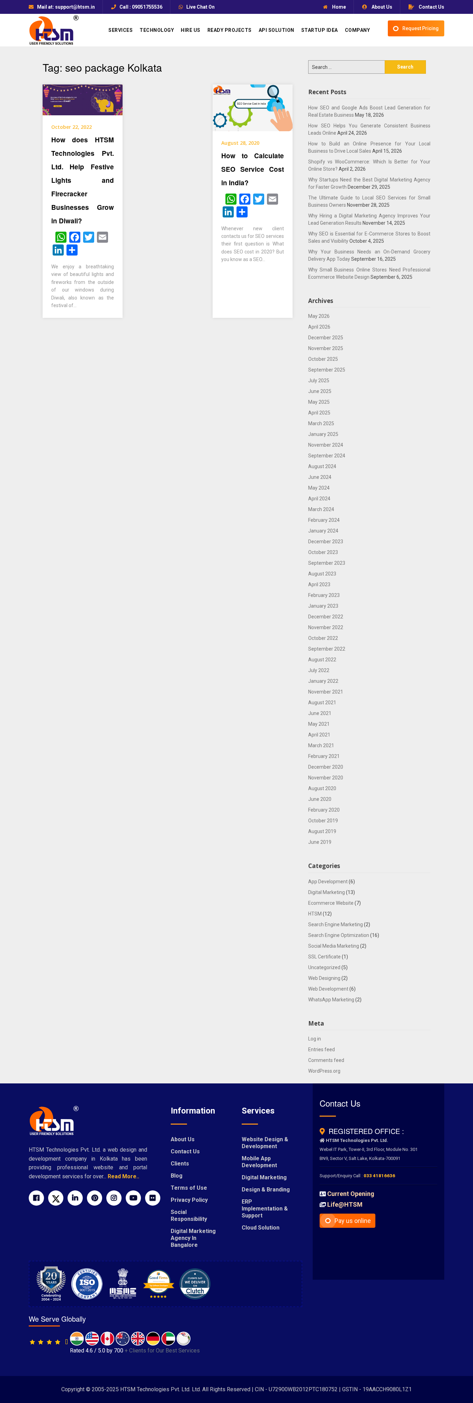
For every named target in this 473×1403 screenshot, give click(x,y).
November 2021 (325, 692)
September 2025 (326, 370)
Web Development (328, 989)
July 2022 (318, 670)
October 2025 (323, 359)
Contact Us (431, 7)
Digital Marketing (326, 892)
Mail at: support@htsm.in (66, 7)
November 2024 (325, 445)
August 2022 (322, 659)
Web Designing (324, 978)
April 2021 (319, 735)
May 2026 (319, 316)
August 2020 (322, 788)
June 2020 (319, 799)
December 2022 (325, 616)
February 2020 (324, 810)
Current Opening (350, 1193)
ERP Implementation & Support (265, 1208)
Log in (314, 1039)
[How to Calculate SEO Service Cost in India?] (253, 107)
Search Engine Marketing (335, 924)
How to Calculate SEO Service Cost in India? (252, 169)
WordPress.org (324, 1071)
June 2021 (319, 713)
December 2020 (325, 767)
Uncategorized (324, 967)
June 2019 (319, 842)
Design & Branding (266, 1189)
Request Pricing (420, 28)
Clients (180, 1163)
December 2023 (325, 541)
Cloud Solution (260, 1227)
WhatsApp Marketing (331, 999)
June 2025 (319, 391)
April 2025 (319, 412)
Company (357, 30)
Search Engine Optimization (338, 935)
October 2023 (323, 552)
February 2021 (324, 756)
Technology (157, 30)
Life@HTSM (345, 1204)
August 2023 (322, 574)
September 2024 (326, 455)
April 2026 (319, 327)
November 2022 (325, 627)
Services (120, 30)
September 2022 (326, 649)
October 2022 (323, 638)
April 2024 (319, 498)
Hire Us (190, 30)
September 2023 (326, 563)
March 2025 (321, 423)
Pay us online (352, 1220)
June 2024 (319, 477)
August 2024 (322, 466)
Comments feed (326, 1060)
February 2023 (324, 595)
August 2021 (322, 702)
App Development (328, 881)
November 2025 (325, 348)
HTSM (315, 914)
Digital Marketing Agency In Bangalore (193, 1238)
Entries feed (321, 1049)
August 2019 (322, 831)
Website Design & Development (265, 1143)
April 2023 (319, 584)
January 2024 (323, 531)
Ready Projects (229, 30)
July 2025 (318, 380)
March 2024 (321, 509)
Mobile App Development (259, 1162)
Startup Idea (319, 30)
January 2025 (323, 434)
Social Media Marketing (333, 946)
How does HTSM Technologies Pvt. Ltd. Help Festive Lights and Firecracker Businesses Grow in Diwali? (82, 180)
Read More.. (123, 1176)
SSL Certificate (324, 956)
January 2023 (323, 606)
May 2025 (319, 402)
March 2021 (321, 745)
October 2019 (323, 820)
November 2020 (325, 777)
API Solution (276, 30)
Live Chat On (200, 7)
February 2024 (324, 520)
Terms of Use (189, 1188)
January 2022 (323, 681)
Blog (176, 1175)
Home (338, 7)
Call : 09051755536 (140, 7)
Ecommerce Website (331, 903)
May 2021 (319, 724)
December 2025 (325, 337)
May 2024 (319, 488)
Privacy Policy (189, 1200)
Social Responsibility (189, 1215)
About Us (381, 7)
